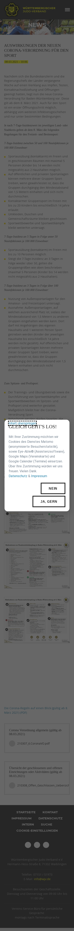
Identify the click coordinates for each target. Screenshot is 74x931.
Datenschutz (18, 476)
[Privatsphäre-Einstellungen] (63, 426)
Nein (53, 488)
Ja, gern (48, 501)
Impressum (39, 476)
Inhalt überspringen (22, 423)
